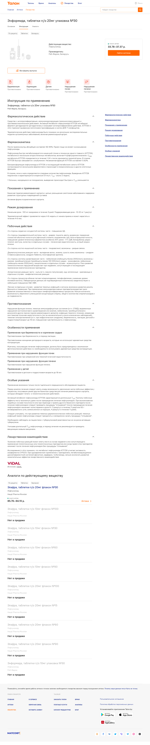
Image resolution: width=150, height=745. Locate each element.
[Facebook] (103, 734)
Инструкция (23, 26)
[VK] (109, 734)
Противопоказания (113, 140)
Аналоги (35, 26)
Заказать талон (60, 699)
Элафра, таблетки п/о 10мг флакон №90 (33, 566)
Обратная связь (35, 705)
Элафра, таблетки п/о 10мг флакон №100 (33, 509)
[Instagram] (133, 734)
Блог (77, 710)
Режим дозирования (114, 130)
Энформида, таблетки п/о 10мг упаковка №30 (36, 663)
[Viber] (121, 734)
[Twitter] (115, 734)
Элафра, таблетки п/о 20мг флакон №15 (32, 605)
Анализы (78, 705)
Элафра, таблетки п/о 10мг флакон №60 (33, 547)
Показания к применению (116, 125)
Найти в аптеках (124, 53)
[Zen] (139, 734)
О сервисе (33, 699)
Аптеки (85, 501)
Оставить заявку (35, 710)
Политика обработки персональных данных (116, 704)
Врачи (77, 699)
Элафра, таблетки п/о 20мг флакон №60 (33, 624)
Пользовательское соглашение (112, 699)
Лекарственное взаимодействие (119, 156)
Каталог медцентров (62, 710)
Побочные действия (113, 135)
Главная (11, 699)
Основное (11, 26)
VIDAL (19, 466)
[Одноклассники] (97, 734)
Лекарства (12, 710)
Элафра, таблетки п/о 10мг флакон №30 (32, 528)
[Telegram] (127, 734)
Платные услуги (60, 705)
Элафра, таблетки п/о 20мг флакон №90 (33, 644)
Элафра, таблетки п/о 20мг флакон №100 (33, 586)
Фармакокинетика (113, 120)
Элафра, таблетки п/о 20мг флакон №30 (33, 487)
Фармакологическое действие (118, 115)
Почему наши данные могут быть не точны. (121, 689)
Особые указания (112, 151)
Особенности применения (116, 146)
